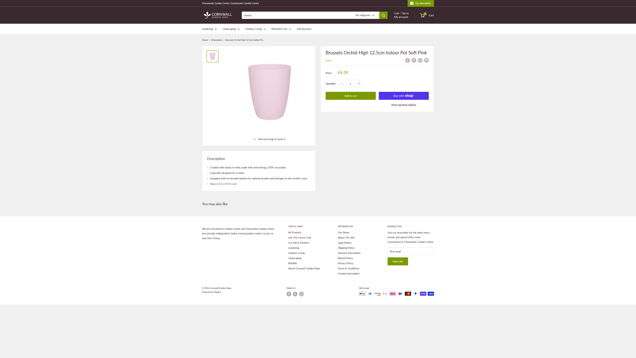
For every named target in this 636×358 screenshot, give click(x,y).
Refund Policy (345, 258)
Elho (328, 60)
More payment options (403, 104)
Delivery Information (349, 252)
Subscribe (398, 261)
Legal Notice (344, 242)
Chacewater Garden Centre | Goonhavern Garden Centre (230, 3)
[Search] (383, 15)
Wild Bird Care (279, 28)
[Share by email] (426, 60)
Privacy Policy (345, 263)
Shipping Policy (346, 247)
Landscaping (229, 28)
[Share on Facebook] (407, 60)
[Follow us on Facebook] (289, 294)
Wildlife (292, 263)
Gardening (207, 28)
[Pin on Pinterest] (414, 60)
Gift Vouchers (304, 28)
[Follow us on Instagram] (301, 294)
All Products (294, 232)
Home (205, 40)
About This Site (346, 237)
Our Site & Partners (298, 242)
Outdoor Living (253, 28)
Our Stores (344, 232)
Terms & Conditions (348, 268)
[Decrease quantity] (341, 83)
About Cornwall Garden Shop (304, 268)
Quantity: (331, 83)
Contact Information (349, 273)
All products (216, 40)
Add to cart (350, 95)
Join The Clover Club (299, 237)
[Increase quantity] (359, 83)
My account (401, 16)
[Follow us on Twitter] (295, 294)
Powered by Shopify (211, 292)
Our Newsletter (423, 3)
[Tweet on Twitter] (420, 60)
